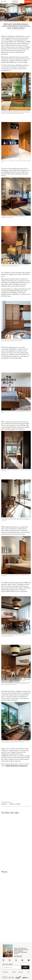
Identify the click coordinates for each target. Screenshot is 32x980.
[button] (4, 804)
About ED (21, 972)
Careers (14, 972)
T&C (28, 972)
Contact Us (5, 972)
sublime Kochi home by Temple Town (16, 766)
